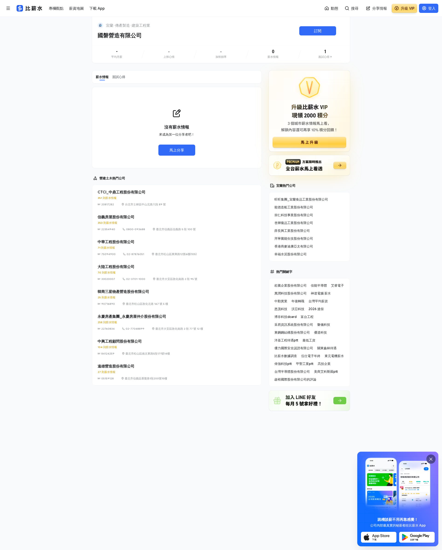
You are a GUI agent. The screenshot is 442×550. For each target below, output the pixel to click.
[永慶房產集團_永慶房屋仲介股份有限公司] (177, 322)
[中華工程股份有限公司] (177, 247)
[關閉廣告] (431, 459)
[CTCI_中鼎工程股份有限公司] (177, 198)
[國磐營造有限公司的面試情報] (325, 54)
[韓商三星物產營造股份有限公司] (177, 297)
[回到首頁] (100, 25)
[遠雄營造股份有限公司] (177, 372)
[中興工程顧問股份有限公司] (177, 347)
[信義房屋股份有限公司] (177, 222)
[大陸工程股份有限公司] (177, 272)
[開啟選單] (8, 8)
